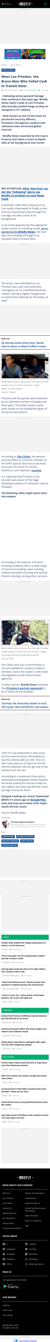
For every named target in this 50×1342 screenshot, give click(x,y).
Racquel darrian (10, 841)
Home (4, 65)
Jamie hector (27, 841)
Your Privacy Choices (28, 1340)
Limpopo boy (8, 836)
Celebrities (5, 962)
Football (5, 1069)
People (4, 949)
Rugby (4, 1122)
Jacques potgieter (25, 836)
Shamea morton (9, 845)
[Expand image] (47, 355)
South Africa (15, 65)
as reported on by (24, 230)
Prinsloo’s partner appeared (24, 688)
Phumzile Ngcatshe (30, 90)
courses (36, 470)
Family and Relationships (10, 975)
